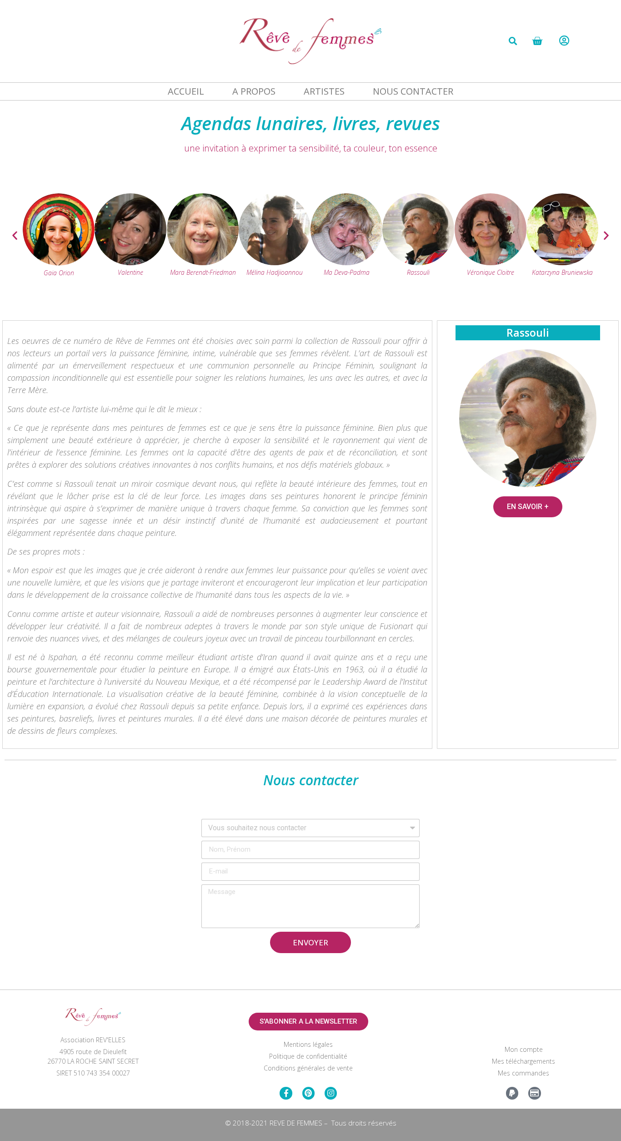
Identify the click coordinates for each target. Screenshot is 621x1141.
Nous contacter (413, 91)
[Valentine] (130, 263)
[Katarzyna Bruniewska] (562, 263)
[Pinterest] (308, 1093)
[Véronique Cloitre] (490, 263)
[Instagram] (331, 1093)
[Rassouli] (418, 263)
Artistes (324, 91)
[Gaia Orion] (59, 263)
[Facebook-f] (286, 1093)
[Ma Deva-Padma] (346, 263)
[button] (513, 41)
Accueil (186, 91)
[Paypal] (512, 1093)
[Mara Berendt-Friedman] (203, 263)
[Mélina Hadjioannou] (274, 263)
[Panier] (537, 41)
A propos (253, 91)
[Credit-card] (534, 1093)
